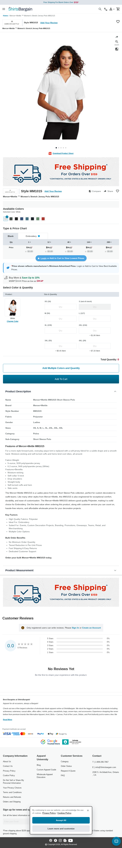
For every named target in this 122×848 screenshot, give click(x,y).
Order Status (66, 766)
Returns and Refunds (12, 797)
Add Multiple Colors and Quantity (61, 368)
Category (65, 761)
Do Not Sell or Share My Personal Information (13, 781)
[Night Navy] (32, 219)
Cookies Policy (64, 813)
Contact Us (8, 766)
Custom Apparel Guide (46, 770)
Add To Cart (61, 379)
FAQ (63, 775)
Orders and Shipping (12, 802)
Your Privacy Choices (12, 788)
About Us (7, 761)
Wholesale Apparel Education (45, 775)
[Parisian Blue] (27, 219)
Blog (39, 765)
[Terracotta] (43, 219)
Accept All (61, 820)
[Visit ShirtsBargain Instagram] (60, 840)
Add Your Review (49, 22)
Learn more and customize (61, 828)
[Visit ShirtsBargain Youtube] (70, 840)
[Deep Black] (16, 219)
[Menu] (3, 9)
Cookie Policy (9, 775)
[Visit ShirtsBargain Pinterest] (50, 840)
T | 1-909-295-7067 (100, 762)
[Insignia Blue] (22, 219)
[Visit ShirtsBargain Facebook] (55, 840)
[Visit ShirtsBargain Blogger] (65, 840)
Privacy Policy (9, 771)
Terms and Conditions (12, 792)
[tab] (10, 236)
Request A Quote (68, 771)
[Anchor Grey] (11, 219)
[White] (6, 219)
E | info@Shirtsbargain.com (104, 767)
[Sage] (38, 219)
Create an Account (91, 628)
